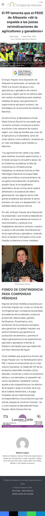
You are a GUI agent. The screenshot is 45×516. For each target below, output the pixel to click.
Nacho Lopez (14, 36)
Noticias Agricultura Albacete (26, 39)
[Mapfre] (22, 426)
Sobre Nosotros (27, 491)
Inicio (12, 39)
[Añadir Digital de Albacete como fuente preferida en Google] (22, 73)
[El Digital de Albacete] (24, 4)
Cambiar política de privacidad (22, 494)
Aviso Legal (16, 491)
